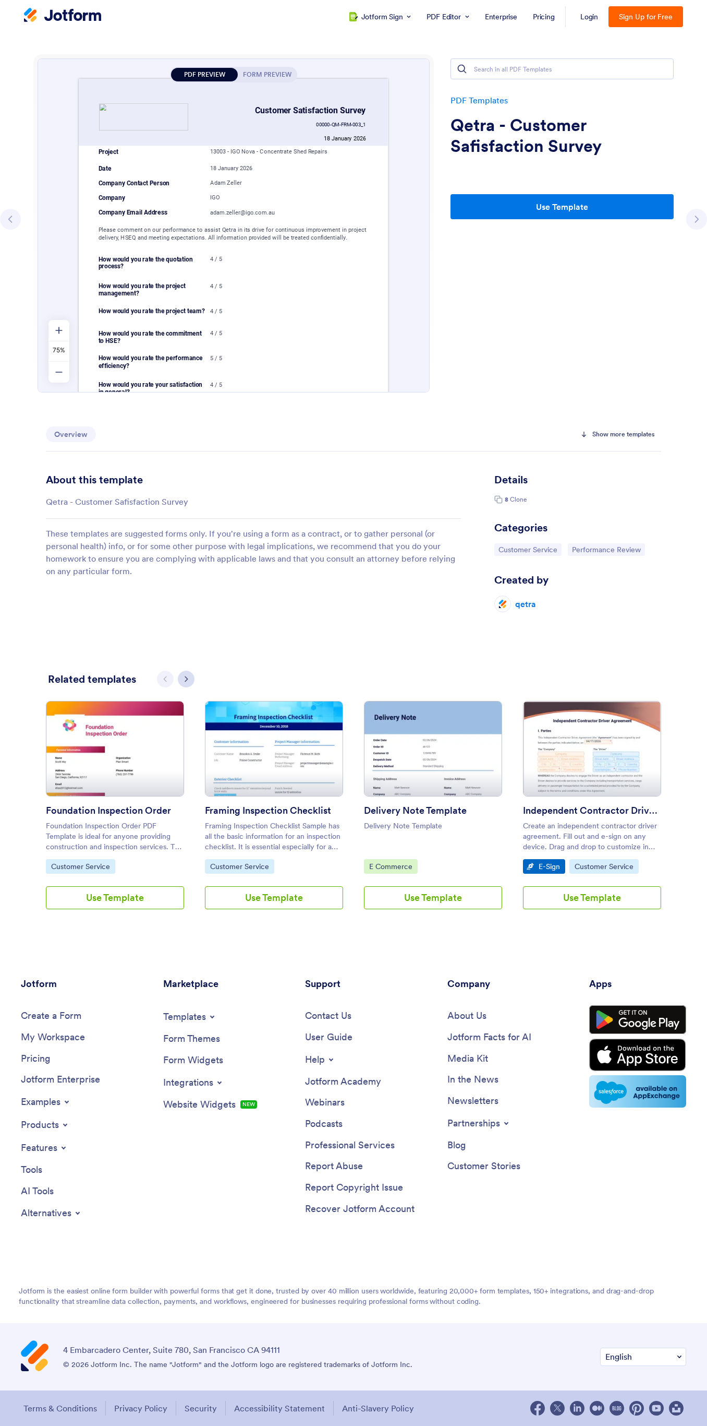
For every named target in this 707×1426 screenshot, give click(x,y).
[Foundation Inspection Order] (115, 749)
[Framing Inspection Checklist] (274, 749)
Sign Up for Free (646, 16)
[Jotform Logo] (62, 16)
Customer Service (527, 549)
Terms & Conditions (60, 1408)
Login (589, 16)
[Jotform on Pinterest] (636, 1408)
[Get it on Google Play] (637, 1020)
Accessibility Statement (279, 1408)
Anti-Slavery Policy (378, 1408)
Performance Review (606, 549)
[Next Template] (696, 219)
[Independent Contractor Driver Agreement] (592, 749)
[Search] (461, 68)
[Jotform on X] (557, 1408)
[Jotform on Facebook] (537, 1408)
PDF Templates (479, 100)
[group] (114, 813)
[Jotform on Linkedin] (577, 1408)
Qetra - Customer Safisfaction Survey (526, 136)
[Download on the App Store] (637, 1055)
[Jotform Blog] (617, 1408)
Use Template (562, 206)
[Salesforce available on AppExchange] (637, 1091)
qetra (525, 604)
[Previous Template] (10, 219)
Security (201, 1408)
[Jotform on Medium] (597, 1408)
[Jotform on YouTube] (656, 1408)
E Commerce (393, 866)
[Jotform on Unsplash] (676, 1408)
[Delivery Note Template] (433, 749)
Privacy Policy (140, 1408)
